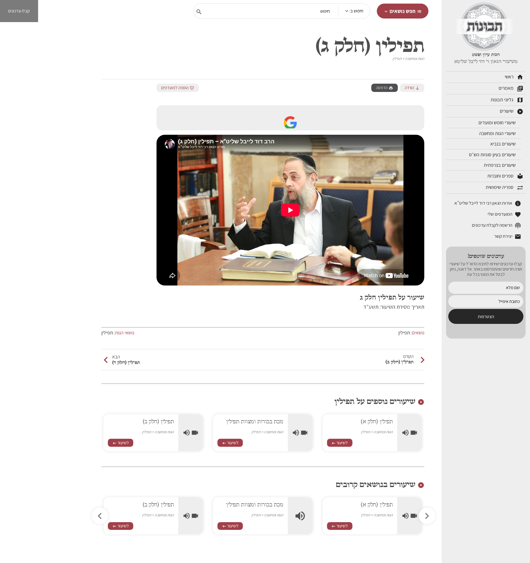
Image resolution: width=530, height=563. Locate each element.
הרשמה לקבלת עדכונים (496, 225)
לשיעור (339, 443)
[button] (100, 516)
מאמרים (511, 88)
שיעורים (511, 111)
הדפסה (384, 88)
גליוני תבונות (507, 100)
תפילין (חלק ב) (399, 362)
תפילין (397, 58)
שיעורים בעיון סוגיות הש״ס (493, 154)
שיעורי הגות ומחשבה (498, 133)
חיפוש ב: (356, 11)
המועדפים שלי (504, 214)
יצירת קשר (507, 236)
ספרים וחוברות (505, 176)
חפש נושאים (402, 11)
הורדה (412, 88)
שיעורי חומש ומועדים (497, 122)
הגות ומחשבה (414, 58)
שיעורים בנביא (503, 144)
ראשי (514, 77)
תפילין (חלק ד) (126, 362)
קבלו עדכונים (19, 11)
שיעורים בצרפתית (500, 165)
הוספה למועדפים (177, 88)
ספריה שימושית (504, 187)
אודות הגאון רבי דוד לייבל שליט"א (487, 203)
